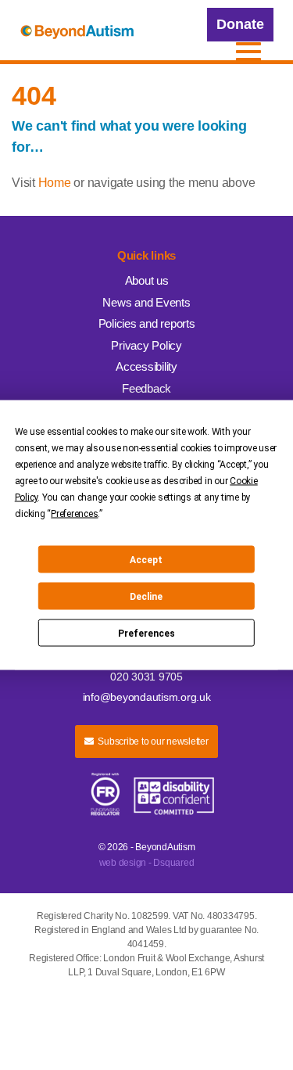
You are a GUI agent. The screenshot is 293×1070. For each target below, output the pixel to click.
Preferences (146, 632)
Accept (146, 559)
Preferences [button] (74, 513)
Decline (146, 596)
